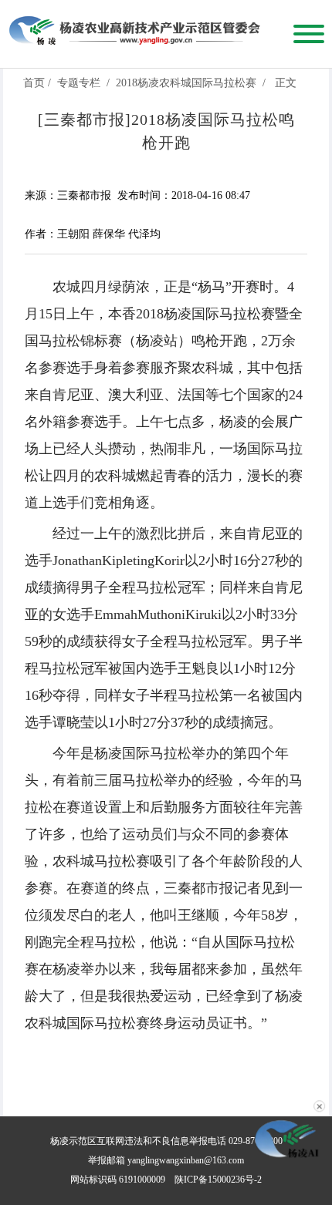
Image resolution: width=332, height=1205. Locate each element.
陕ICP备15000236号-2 (218, 1179)
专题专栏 (78, 83)
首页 (34, 83)
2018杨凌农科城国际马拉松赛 (186, 83)
